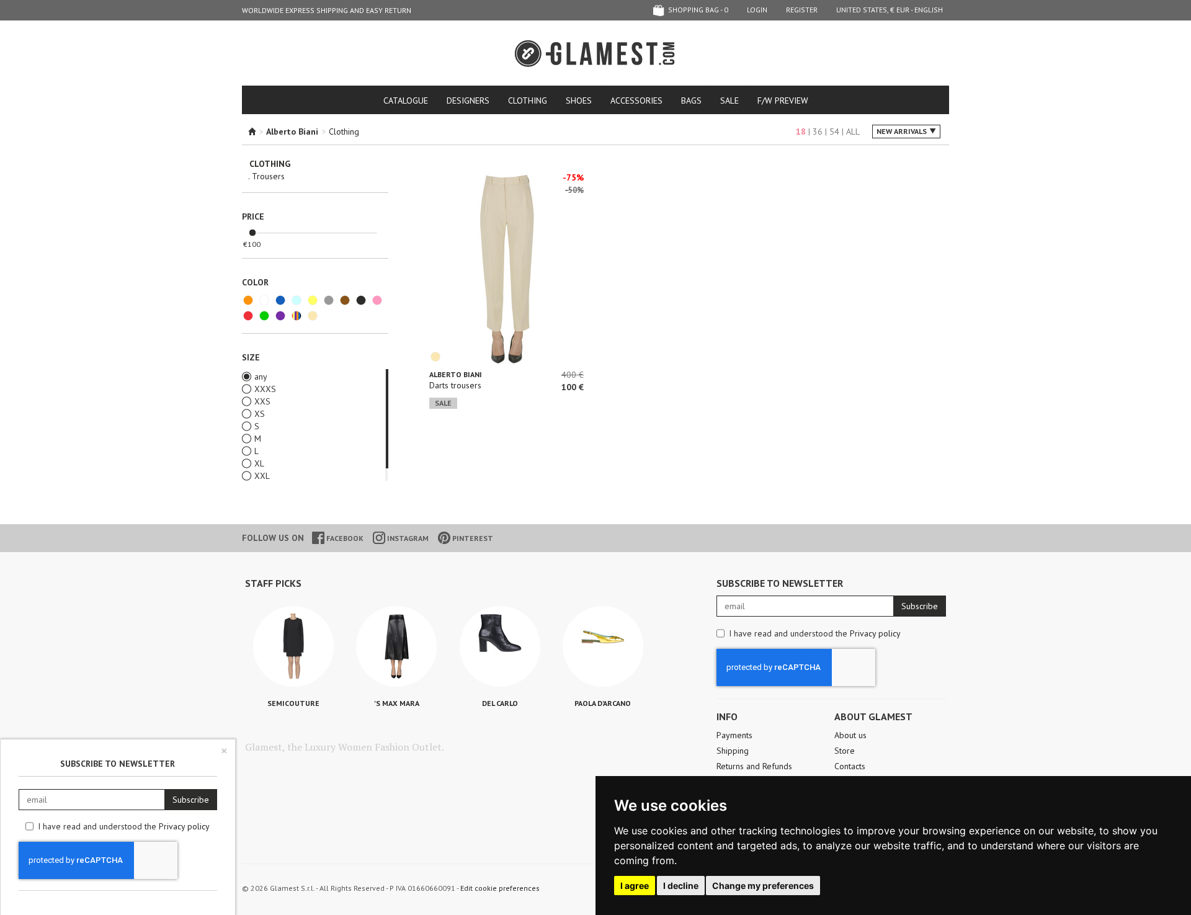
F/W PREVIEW (782, 100)
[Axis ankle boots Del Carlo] (500, 646)
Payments (734, 735)
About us (850, 735)
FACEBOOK (344, 538)
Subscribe (919, 606)
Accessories (636, 100)
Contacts (849, 766)
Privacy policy (875, 633)
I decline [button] (680, 885)
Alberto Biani (455, 374)
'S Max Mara (396, 703)
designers (468, 100)
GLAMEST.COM (595, 53)
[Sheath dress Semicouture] (293, 646)
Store (844, 750)
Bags (691, 100)
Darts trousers (455, 385)
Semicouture (293, 703)
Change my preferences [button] (763, 885)
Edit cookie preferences (500, 888)
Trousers (268, 176)
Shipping (732, 750)
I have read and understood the (815, 633)
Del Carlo (500, 703)
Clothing (527, 100)
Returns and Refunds (754, 766)
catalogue (405, 100)
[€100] (252, 233)
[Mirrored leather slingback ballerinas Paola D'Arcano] (603, 646)
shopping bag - (697, 9)
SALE (729, 100)
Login (757, 9)
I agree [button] (634, 885)
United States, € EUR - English (889, 9)
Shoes (579, 100)
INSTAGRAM (407, 538)
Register (802, 9)
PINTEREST (471, 538)
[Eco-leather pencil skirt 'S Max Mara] (396, 646)
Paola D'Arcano (602, 703)
